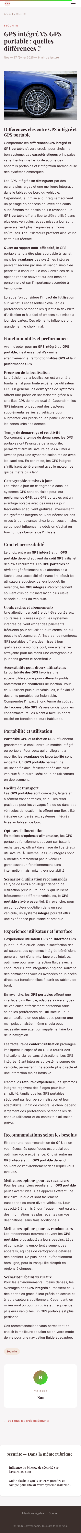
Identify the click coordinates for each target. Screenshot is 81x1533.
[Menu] (73, 3)
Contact (54, 1513)
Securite (21, 14)
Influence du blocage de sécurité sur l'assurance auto (34, 1469)
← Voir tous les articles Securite (26, 1421)
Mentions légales (33, 1513)
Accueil (8, 14)
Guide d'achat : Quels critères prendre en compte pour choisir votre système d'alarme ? (40, 1483)
